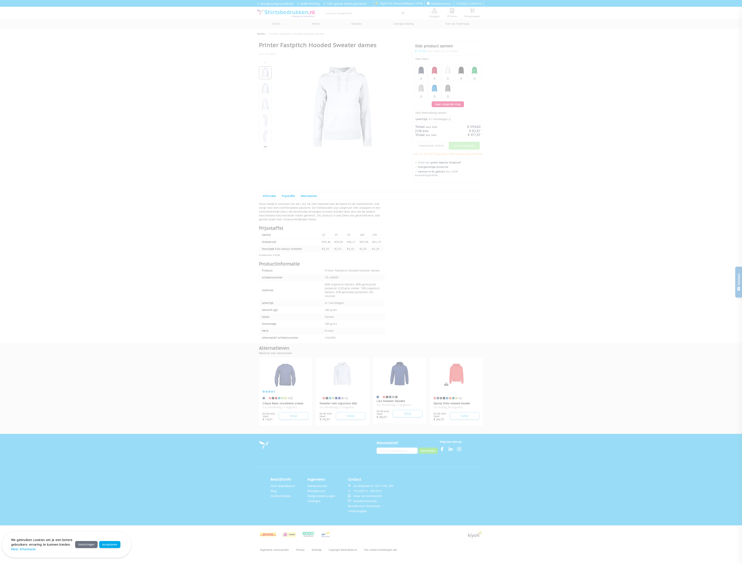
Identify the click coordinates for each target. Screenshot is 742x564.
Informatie (269, 196)
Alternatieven (309, 196)
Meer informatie (23, 549)
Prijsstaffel (288, 196)
